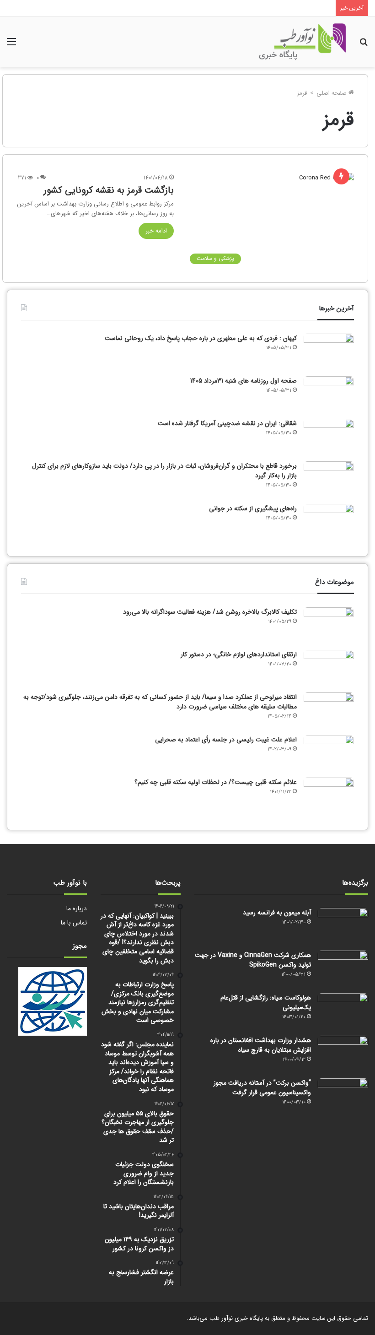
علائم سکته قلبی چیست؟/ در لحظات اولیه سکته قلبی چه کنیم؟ (215, 782)
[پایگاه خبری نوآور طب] (302, 42)
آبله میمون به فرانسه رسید (277, 913)
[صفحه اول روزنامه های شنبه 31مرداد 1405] (329, 393)
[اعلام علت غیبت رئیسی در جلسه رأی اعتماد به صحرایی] (329, 752)
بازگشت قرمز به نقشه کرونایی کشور (108, 190)
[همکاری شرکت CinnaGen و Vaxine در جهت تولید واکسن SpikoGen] (343, 968)
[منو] (11, 45)
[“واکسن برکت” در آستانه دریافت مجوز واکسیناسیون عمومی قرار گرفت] (343, 1095)
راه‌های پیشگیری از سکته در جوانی (253, 508)
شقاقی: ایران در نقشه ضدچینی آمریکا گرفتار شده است (227, 423)
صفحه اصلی (332, 93)
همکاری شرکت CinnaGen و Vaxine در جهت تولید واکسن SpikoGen (253, 960)
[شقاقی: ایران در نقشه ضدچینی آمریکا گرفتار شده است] (329, 436)
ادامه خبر (156, 231)
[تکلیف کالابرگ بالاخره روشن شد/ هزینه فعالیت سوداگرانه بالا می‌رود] (329, 624)
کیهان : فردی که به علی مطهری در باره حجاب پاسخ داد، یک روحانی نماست (201, 338)
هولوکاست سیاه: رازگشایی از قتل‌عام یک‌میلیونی (265, 1002)
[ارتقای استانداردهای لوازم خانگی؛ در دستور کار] (329, 667)
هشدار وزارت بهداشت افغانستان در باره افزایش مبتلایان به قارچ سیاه (260, 1045)
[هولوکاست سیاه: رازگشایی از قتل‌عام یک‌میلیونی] (343, 1010)
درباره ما (76, 908)
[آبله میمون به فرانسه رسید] (343, 925)
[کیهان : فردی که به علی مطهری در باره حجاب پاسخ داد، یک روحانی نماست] (329, 351)
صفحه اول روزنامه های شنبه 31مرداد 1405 (243, 381)
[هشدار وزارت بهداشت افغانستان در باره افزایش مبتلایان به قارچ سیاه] (343, 1053)
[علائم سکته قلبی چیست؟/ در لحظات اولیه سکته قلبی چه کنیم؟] (329, 795)
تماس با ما (74, 923)
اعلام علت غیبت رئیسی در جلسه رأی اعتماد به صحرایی (226, 740)
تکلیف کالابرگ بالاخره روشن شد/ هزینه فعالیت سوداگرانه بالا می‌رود (210, 612)
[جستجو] (363, 45)
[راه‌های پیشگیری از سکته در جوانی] (329, 521)
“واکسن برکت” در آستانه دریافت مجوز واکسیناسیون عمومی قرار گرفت (262, 1087)
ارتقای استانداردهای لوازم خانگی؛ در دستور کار (239, 654)
